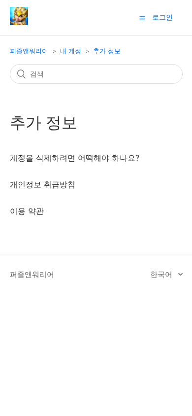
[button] (142, 18)
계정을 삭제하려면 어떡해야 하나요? (74, 158)
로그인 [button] (162, 17)
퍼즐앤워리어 (29, 51)
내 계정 (70, 51)
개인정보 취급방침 (42, 184)
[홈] (19, 22)
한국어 (162, 274)
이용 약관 (27, 211)
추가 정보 (107, 51)
